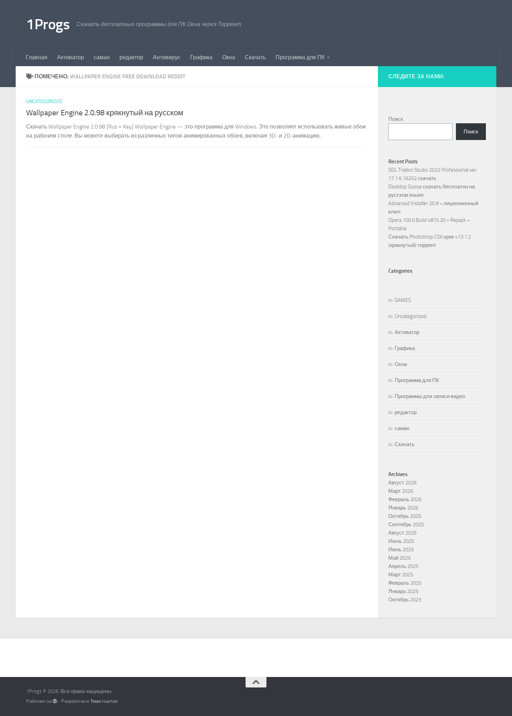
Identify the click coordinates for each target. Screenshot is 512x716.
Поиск (395, 119)
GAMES (403, 300)
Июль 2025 (401, 541)
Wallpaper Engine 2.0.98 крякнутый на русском (104, 112)
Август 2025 (402, 533)
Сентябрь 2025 (406, 524)
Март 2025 (400, 574)
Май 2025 (399, 558)
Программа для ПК (300, 57)
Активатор (70, 57)
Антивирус (166, 57)
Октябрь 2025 (404, 516)
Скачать (255, 57)
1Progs (48, 24)
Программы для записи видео (430, 396)
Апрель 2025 (403, 566)
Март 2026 (400, 491)
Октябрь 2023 (404, 600)
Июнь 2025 (401, 549)
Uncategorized (44, 101)
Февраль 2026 (404, 499)
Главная (36, 57)
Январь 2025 (403, 591)
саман (102, 57)
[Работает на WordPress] (55, 701)
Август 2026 (402, 483)
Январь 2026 (403, 508)
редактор (131, 57)
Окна (228, 57)
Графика (201, 57)
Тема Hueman (104, 701)
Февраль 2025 (404, 583)
